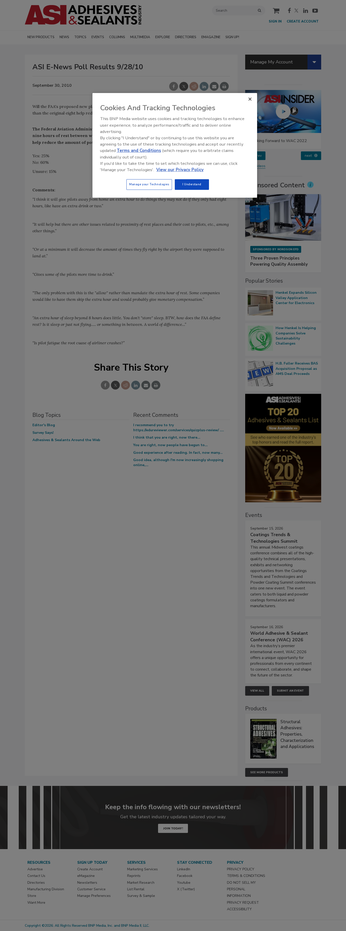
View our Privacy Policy (180, 170)
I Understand (191, 184)
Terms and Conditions (139, 150)
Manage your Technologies (149, 184)
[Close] (250, 99)
